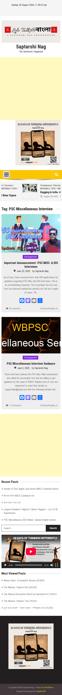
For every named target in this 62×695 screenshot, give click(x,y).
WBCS (39, 188)
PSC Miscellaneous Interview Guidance (31, 363)
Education (37, 185)
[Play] (5, 565)
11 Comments (15, 405)
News (45, 185)
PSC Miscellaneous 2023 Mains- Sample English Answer (30, 519)
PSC (50, 185)
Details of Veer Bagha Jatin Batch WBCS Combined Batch (31, 488)
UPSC (33, 188)
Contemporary (25, 185)
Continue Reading (47, 308)
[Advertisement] (31, 88)
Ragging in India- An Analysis (36, 192)
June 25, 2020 (23, 271)
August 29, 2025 (30, 196)
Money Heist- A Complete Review (20, 580)
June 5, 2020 (23, 368)
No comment (14, 308)
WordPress (49, 687)
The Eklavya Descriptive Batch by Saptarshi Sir (26, 594)
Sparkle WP (41, 691)
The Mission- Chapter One (16, 587)
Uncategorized (30, 257)
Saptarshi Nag (31, 47)
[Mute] (51, 565)
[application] (31, 551)
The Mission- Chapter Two (16, 601)
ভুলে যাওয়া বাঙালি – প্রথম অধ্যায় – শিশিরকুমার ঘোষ (24, 607)
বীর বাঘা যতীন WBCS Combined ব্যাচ (19, 495)
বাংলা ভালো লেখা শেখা (12, 502)
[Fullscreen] (56, 565)
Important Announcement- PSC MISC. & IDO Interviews (31, 264)
